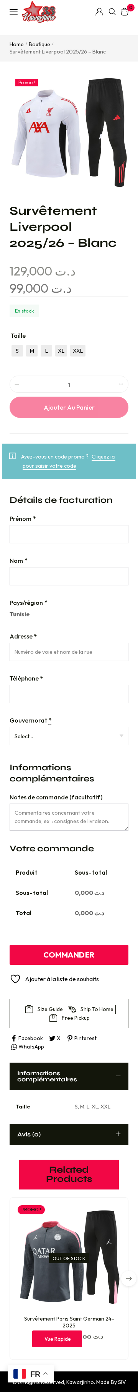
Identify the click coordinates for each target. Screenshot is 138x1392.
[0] (124, 12)
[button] (128, 1278)
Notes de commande (56, 797)
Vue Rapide (57, 1339)
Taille (18, 335)
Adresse (23, 636)
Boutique (39, 44)
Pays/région (28, 602)
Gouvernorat (30, 720)
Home (17, 44)
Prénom (23, 518)
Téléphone (26, 678)
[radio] (17, 351)
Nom (18, 560)
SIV (122, 1382)
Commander (69, 954)
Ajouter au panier (69, 407)
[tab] (69, 1077)
